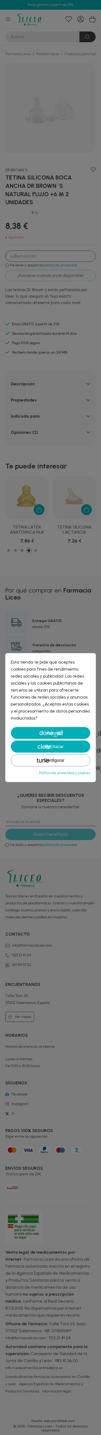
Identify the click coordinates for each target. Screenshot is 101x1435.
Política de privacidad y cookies (64, 773)
